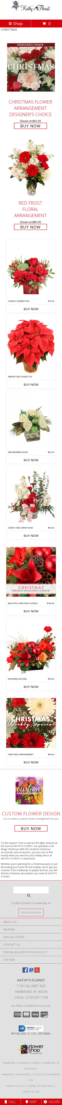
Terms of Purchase (40, 1085)
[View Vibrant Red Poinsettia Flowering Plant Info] (31, 345)
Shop (17, 23)
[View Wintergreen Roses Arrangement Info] (31, 421)
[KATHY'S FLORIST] (31, 14)
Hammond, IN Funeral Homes (21, 1062)
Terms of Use (31, 1091)
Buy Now (30, 126)
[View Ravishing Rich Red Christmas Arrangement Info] (31, 647)
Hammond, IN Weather (16, 1074)
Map (32, 1102)
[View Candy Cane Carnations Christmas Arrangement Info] (31, 496)
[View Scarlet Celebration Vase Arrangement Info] (31, 270)
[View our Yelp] (37, 971)
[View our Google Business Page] (31, 971)
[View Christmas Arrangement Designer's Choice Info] (31, 723)
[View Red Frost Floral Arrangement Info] (31, 168)
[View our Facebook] (25, 971)
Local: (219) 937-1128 (31, 997)
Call (11, 1102)
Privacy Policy (16, 1085)
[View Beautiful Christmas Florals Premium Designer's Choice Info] (31, 572)
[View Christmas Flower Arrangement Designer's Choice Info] (31, 67)
